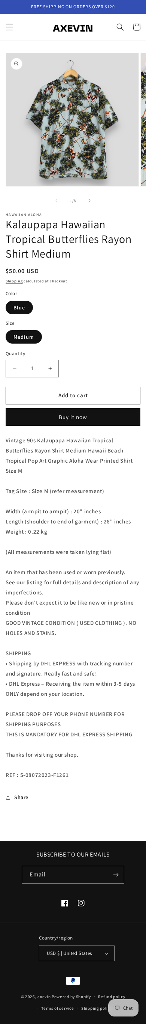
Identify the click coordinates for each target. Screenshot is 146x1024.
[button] (9, 27)
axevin (44, 996)
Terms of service (57, 1008)
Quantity (15, 353)
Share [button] (21, 797)
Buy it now (73, 417)
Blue (19, 307)
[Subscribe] (115, 875)
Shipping (14, 281)
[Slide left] (56, 200)
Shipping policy (96, 1008)
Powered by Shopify (71, 996)
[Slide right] (89, 200)
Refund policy (111, 996)
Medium (23, 336)
